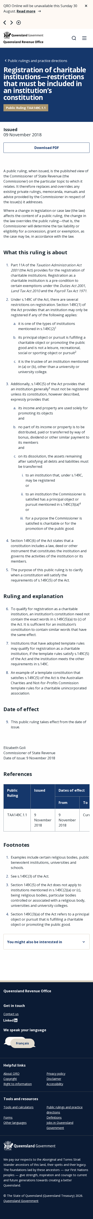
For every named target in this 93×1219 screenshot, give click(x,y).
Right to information (17, 1084)
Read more (26, 11)
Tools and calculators (18, 1107)
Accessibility (54, 1084)
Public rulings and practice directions (37, 60)
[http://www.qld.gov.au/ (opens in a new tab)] (46, 1146)
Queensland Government (20, 1201)
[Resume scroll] (19, 22)
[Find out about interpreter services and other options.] (46, 1042)
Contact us (11, 1014)
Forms (8, 1117)
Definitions (54, 1117)
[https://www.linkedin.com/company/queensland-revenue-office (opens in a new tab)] (10, 1021)
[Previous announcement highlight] (5, 22)
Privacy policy (55, 1074)
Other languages (15, 1123)
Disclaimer (53, 1079)
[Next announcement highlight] (12, 22)
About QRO (11, 1074)
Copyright (10, 1079)
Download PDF (46, 147)
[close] (86, 5)
